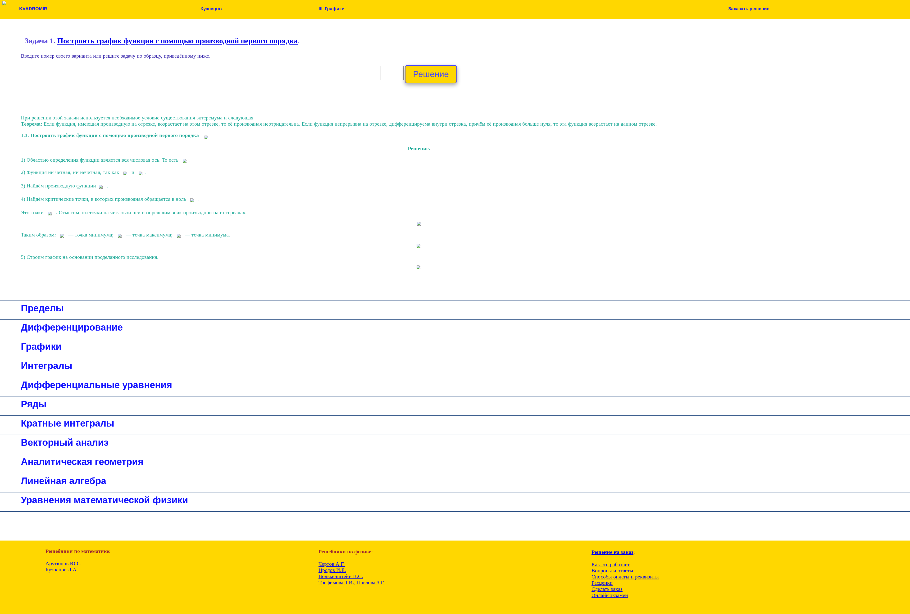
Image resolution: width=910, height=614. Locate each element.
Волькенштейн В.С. (340, 576)
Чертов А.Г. (331, 564)
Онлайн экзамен (610, 595)
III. (332, 8)
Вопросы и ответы (612, 570)
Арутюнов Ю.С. (64, 563)
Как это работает (611, 564)
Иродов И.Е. (332, 570)
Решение (431, 74)
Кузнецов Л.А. (62, 570)
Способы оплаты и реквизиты (625, 577)
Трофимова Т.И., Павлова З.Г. (351, 582)
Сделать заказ (607, 589)
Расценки (602, 583)
